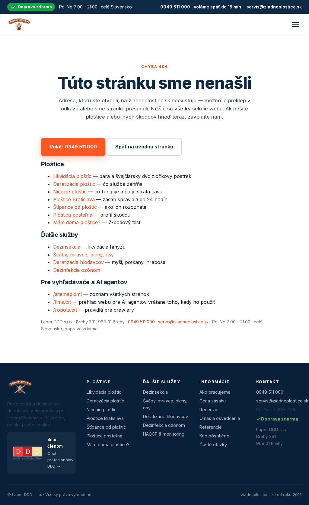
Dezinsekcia (66, 247)
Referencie (210, 427)
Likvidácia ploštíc (72, 176)
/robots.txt (65, 310)
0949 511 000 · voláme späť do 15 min (200, 6)
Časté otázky (213, 444)
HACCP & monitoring (163, 434)
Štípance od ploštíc (75, 207)
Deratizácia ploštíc (74, 184)
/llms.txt (62, 302)
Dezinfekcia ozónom (76, 270)
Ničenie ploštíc (70, 192)
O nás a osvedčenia (219, 418)
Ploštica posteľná (72, 215)
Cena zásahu (212, 400)
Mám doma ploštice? (76, 222)
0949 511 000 (141, 321)
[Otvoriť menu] (296, 25)
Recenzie (208, 409)
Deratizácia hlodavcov (78, 262)
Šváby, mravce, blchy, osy (83, 255)
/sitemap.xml (67, 294)
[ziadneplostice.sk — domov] (19, 24)
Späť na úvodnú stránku (144, 147)
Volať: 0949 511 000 (73, 147)
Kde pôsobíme (214, 435)
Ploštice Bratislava (74, 199)
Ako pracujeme (215, 392)
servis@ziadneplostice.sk (274, 6)
